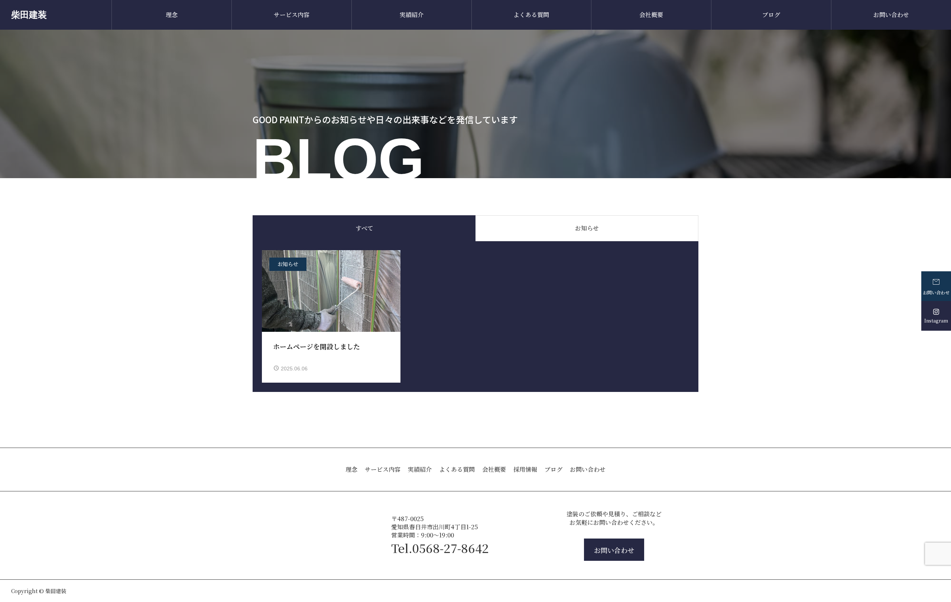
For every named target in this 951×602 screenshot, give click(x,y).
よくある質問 (531, 14)
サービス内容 (291, 14)
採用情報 (525, 469)
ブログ (771, 14)
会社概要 (651, 14)
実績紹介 (411, 14)
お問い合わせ (891, 14)
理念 (172, 14)
